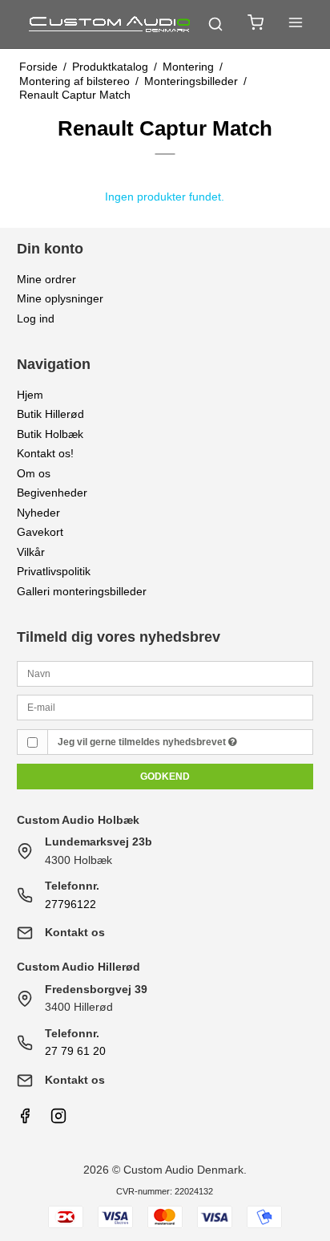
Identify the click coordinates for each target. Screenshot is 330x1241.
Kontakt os (75, 932)
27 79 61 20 (75, 1050)
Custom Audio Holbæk (78, 819)
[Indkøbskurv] (256, 24)
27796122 (70, 904)
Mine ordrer (46, 279)
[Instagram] (58, 1119)
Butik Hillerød (50, 414)
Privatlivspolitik (54, 571)
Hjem (30, 394)
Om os (33, 473)
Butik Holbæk (50, 434)
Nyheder (38, 512)
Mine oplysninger (60, 298)
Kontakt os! (45, 453)
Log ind (35, 318)
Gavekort (40, 531)
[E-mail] (165, 706)
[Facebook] (25, 1119)
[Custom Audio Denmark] (110, 24)
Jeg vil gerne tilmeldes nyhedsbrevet (143, 742)
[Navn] (165, 672)
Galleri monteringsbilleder (82, 591)
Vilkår (31, 551)
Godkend (165, 776)
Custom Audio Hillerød (78, 966)
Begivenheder (52, 492)
